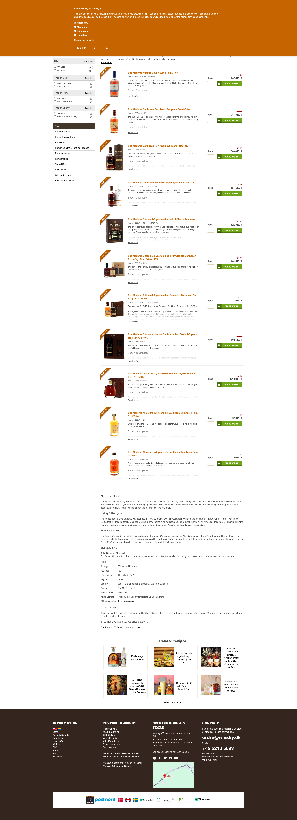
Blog (55, 753)
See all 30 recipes (172, 702)
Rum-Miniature (62, 153)
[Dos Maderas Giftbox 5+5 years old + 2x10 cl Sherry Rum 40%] (114, 243)
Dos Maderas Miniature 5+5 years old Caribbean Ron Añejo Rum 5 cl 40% (163, 453)
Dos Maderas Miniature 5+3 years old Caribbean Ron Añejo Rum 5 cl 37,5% (163, 414)
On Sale (61, 67)
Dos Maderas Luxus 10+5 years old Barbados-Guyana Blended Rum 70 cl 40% (162, 375)
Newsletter (58, 738)
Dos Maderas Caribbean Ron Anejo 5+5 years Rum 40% (158, 145)
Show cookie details (84, 39)
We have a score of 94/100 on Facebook (122, 762)
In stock (61, 70)
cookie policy (142, 16)
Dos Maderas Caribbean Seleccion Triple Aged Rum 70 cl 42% (161, 182)
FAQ (55, 747)
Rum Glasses (61, 142)
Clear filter (88, 61)
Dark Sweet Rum (65, 101)
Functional (82, 30)
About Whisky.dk (61, 734)
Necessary (82, 22)
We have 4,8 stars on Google (117, 765)
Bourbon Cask (64, 83)
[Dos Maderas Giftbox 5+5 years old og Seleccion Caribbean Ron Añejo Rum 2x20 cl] (114, 318)
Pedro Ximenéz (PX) (67, 116)
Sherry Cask (63, 86)
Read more (106, 62)
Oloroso (61, 113)
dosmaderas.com (126, 601)
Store (55, 731)
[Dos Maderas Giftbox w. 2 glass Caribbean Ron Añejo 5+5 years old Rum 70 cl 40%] (114, 358)
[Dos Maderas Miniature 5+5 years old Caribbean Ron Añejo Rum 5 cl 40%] (114, 475)
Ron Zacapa (107, 627)
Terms (56, 750)
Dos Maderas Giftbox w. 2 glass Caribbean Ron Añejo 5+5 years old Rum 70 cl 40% (162, 336)
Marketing (82, 26)
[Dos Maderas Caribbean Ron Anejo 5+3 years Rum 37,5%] (114, 133)
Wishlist (56, 744)
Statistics (82, 34)
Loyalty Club (59, 741)
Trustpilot (57, 756)
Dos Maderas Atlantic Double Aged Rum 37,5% (153, 72)
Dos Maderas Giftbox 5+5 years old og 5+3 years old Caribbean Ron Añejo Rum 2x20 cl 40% (162, 257)
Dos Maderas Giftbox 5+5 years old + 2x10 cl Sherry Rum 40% (161, 219)
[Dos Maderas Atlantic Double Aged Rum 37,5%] (114, 96)
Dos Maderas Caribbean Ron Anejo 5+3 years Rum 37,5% (159, 109)
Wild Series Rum (63, 175)
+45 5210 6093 (218, 748)
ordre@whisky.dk (111, 741)
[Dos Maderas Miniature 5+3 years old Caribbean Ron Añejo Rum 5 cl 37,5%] (114, 436)
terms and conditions (198, 16)
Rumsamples (61, 158)
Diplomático (119, 627)
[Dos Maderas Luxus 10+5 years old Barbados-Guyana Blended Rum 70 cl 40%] (114, 397)
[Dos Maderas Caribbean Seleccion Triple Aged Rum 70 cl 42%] (114, 206)
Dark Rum (62, 98)
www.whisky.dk (110, 738)
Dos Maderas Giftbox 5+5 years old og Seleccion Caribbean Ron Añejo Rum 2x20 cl (162, 296)
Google (185, 751)
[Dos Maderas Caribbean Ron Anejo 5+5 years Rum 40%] (114, 169)
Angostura (135, 627)
